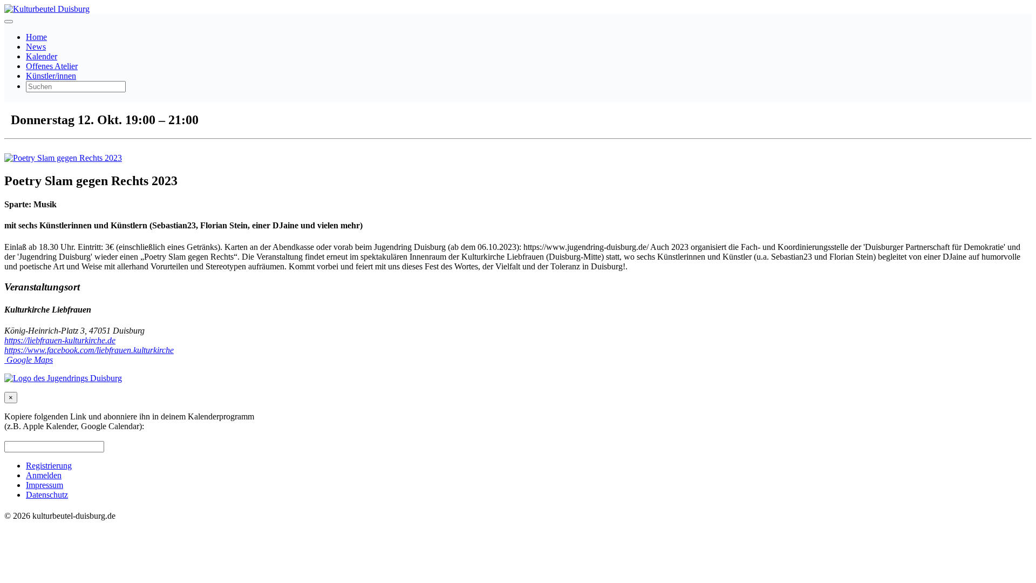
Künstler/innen (51, 75)
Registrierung (49, 465)
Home (36, 37)
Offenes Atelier (52, 66)
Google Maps (28, 359)
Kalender (41, 56)
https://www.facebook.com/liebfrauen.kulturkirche (89, 350)
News (36, 46)
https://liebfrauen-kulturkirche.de (59, 340)
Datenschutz (47, 494)
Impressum (44, 485)
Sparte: (17, 204)
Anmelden (44, 475)
